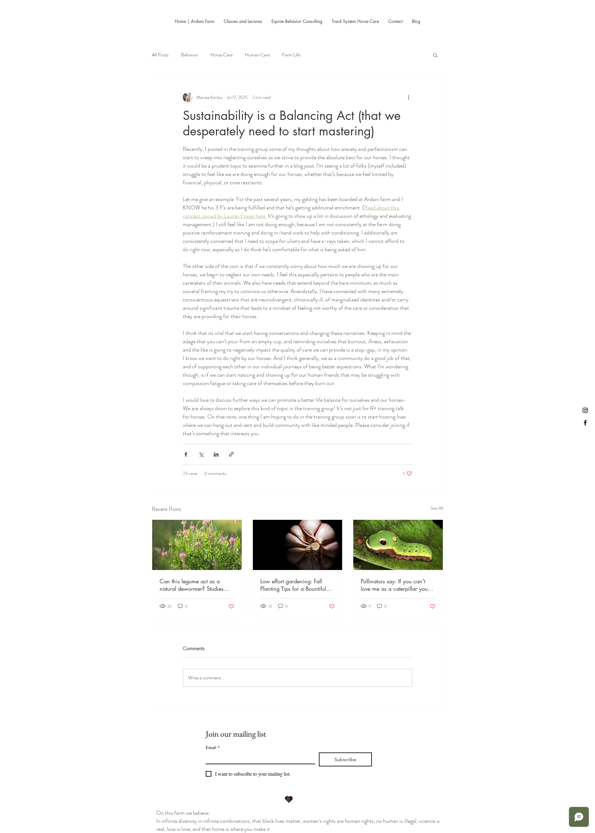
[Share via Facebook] (186, 454)
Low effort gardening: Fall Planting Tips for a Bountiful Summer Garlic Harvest (293, 584)
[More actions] (408, 97)
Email (213, 747)
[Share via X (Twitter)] (201, 454)
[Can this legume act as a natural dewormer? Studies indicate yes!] (197, 545)
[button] (435, 54)
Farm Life (291, 54)
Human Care (257, 54)
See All (437, 508)
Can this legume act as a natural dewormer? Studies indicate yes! (191, 584)
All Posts (160, 54)
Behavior (189, 54)
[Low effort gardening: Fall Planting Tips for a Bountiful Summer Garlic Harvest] (297, 545)
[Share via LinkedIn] (216, 454)
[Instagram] (585, 410)
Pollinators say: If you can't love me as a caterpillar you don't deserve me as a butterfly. (394, 584)
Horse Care (221, 54)
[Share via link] (231, 454)
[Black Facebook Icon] (585, 422)
